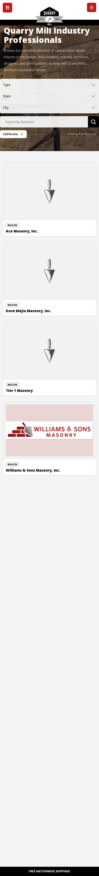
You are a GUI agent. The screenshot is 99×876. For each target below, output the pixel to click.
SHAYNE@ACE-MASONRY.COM (30, 233)
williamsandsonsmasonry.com (30, 472)
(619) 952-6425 (20, 388)
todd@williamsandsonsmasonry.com (35, 467)
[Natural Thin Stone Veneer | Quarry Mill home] (49, 19)
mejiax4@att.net (21, 308)
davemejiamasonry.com (26, 313)
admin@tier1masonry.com (28, 393)
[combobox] (44, 122)
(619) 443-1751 (20, 462)
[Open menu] (91, 7)
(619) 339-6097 (20, 228)
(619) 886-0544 (20, 303)
